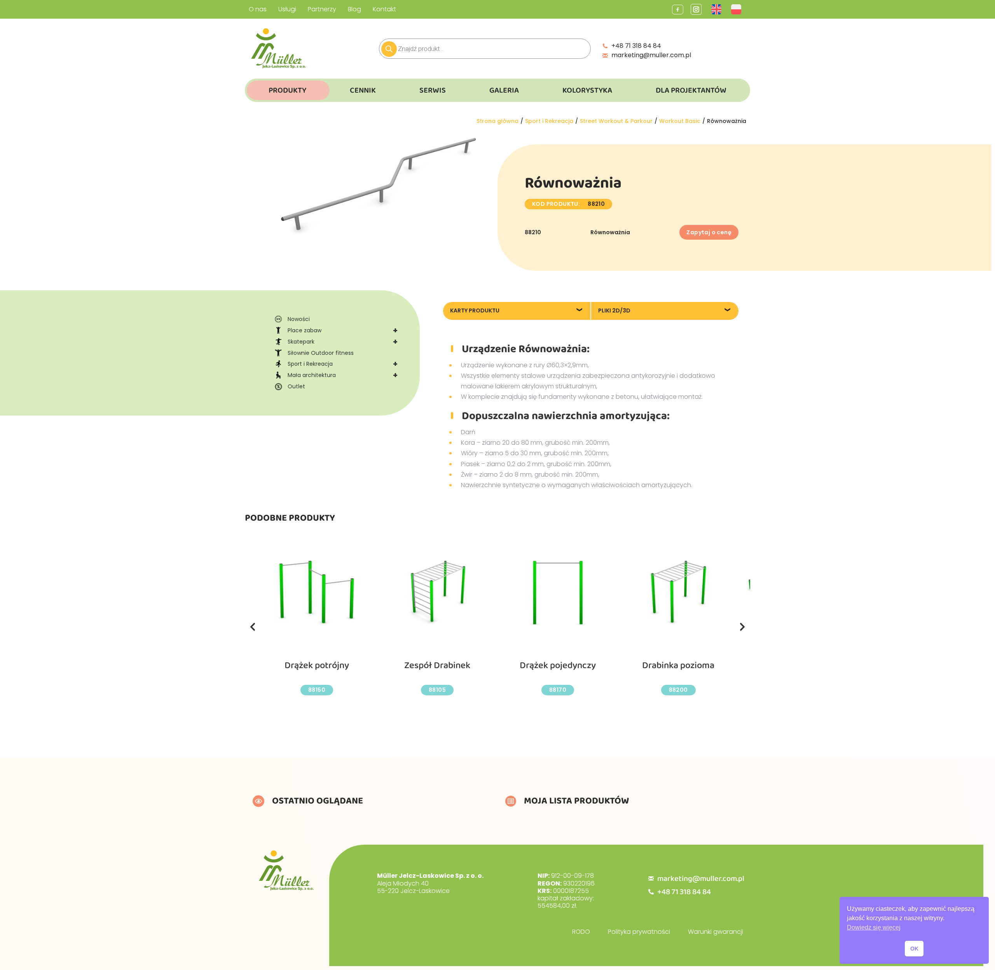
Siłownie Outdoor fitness (321, 353)
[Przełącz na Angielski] (717, 9)
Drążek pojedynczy (558, 665)
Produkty (287, 90)
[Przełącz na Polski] (737, 9)
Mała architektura (343, 375)
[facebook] (677, 9)
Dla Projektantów (691, 90)
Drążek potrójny (317, 665)
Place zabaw (343, 330)
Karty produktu (474, 310)
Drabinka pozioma (678, 665)
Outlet (296, 386)
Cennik (363, 90)
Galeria (504, 90)
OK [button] (914, 948)
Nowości (299, 319)
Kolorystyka (587, 90)
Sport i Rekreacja (343, 363)
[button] (252, 627)
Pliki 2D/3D (614, 310)
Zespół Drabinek (437, 665)
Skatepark (343, 341)
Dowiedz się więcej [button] (874, 927)
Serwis (432, 90)
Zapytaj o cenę (708, 232)
